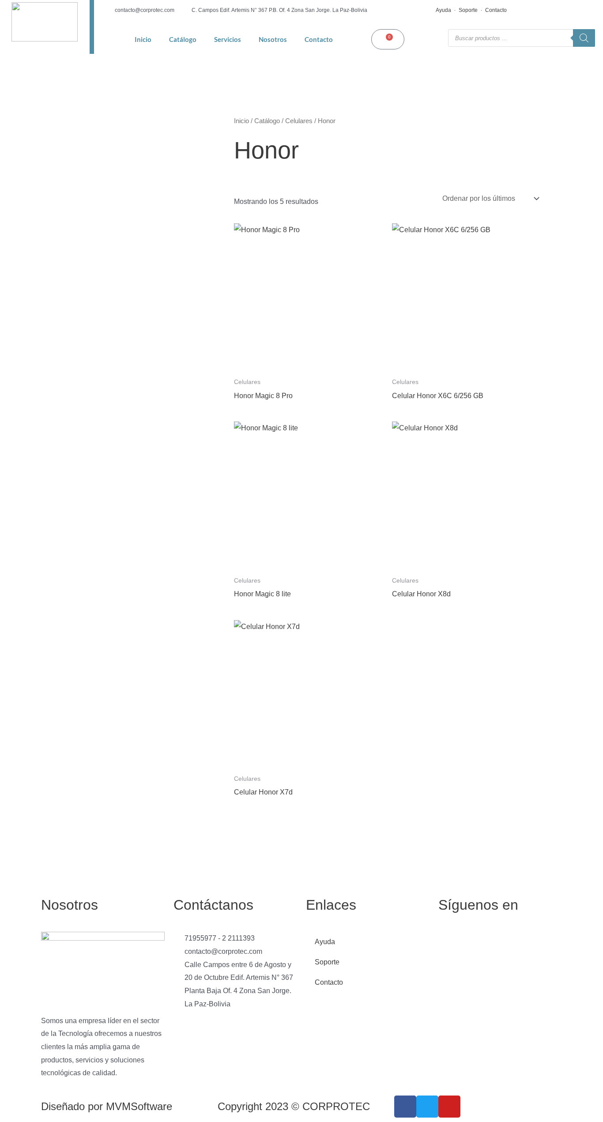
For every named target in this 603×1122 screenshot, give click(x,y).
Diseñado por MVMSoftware (106, 1106)
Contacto (496, 10)
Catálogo (182, 39)
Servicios (227, 39)
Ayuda (443, 10)
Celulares (299, 120)
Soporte (468, 10)
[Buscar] (584, 38)
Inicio (143, 39)
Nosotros (273, 39)
